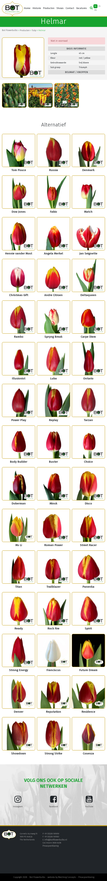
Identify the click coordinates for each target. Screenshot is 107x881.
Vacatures (81, 8)
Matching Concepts (67, 877)
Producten (48, 8)
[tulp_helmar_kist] (14, 95)
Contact (70, 8)
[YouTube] (89, 801)
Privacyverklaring (50, 846)
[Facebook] (53, 801)
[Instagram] (17, 801)
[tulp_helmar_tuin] (67, 95)
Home (27, 8)
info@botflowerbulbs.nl (55, 839)
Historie (36, 8)
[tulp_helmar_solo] (40, 95)
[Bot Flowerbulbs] (12, 8)
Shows (60, 8)
